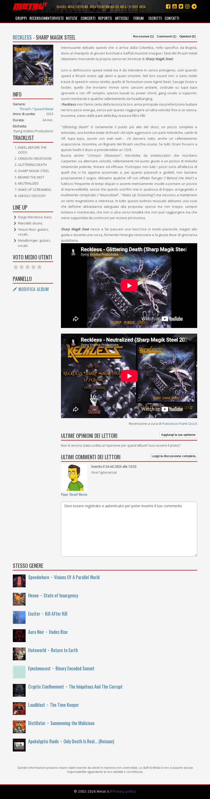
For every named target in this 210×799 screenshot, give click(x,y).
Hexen (33, 595)
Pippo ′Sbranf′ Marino (74, 494)
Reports (105, 18)
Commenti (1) (166, 36)
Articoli (122, 18)
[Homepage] (30, 6)
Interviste (54, 18)
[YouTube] (174, 6)
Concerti (88, 18)
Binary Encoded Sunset (75, 668)
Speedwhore (38, 577)
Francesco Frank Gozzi (179, 423)
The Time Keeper (64, 704)
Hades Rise (58, 631)
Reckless (22, 37)
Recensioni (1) (143, 36)
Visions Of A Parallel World (77, 577)
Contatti (172, 18)
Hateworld (37, 650)
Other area (137, 6)
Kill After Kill (56, 613)
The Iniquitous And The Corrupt (96, 686)
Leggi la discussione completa (174, 456)
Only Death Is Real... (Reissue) (89, 741)
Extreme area (86, 6)
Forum (138, 18)
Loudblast (36, 704)
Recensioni (37, 18)
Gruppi (21, 18)
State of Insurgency (61, 595)
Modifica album (33, 289)
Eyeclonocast (39, 668)
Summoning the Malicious (72, 723)
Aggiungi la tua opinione (178, 435)
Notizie (71, 18)
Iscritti (155, 18)
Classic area (65, 6)
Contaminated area (113, 6)
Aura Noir (36, 631)
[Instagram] (194, 6)
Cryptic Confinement (46, 686)
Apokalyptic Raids (43, 741)
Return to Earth (64, 650)
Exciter (34, 613)
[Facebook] (168, 6)
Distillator (37, 723)
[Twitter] (181, 6)
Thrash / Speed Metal (36, 109)
